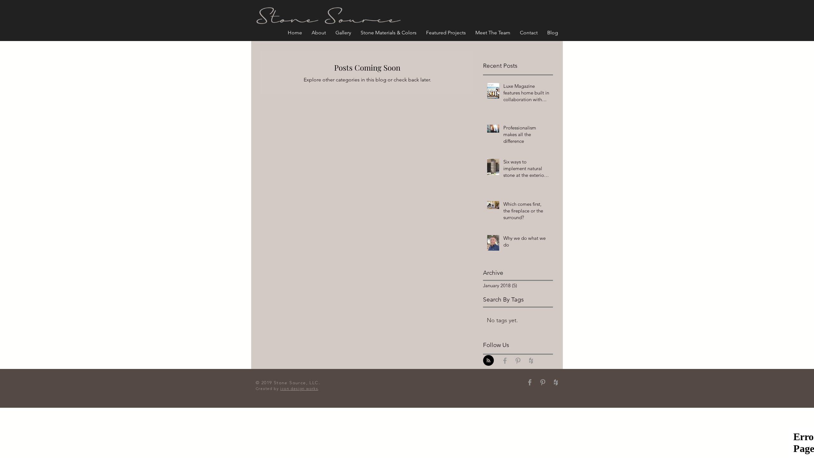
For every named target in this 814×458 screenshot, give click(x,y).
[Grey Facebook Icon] (505, 361)
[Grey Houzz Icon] (531, 361)
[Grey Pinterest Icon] (518, 361)
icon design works (299, 388)
